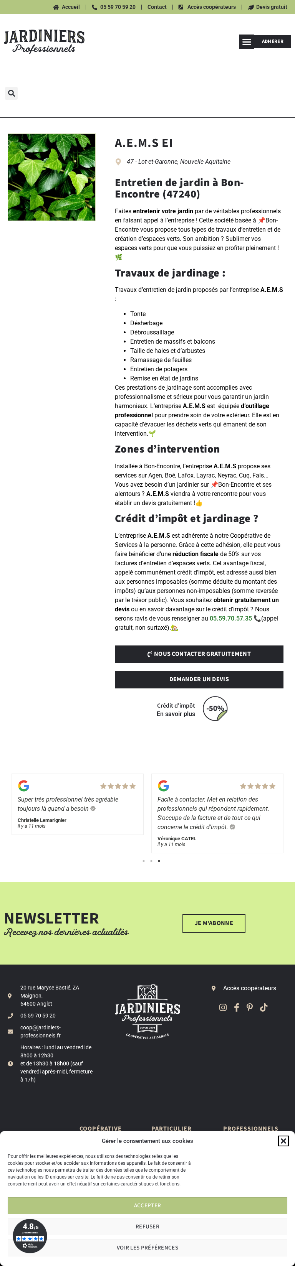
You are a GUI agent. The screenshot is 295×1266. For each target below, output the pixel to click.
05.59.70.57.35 (231, 618)
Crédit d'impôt (176, 706)
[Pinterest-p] (250, 1007)
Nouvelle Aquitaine (205, 161)
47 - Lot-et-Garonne (152, 161)
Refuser (147, 1226)
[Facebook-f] (236, 1007)
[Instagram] (223, 1007)
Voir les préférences (147, 1247)
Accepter (147, 1205)
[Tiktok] (263, 1007)
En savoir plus (176, 714)
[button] (283, 1141)
